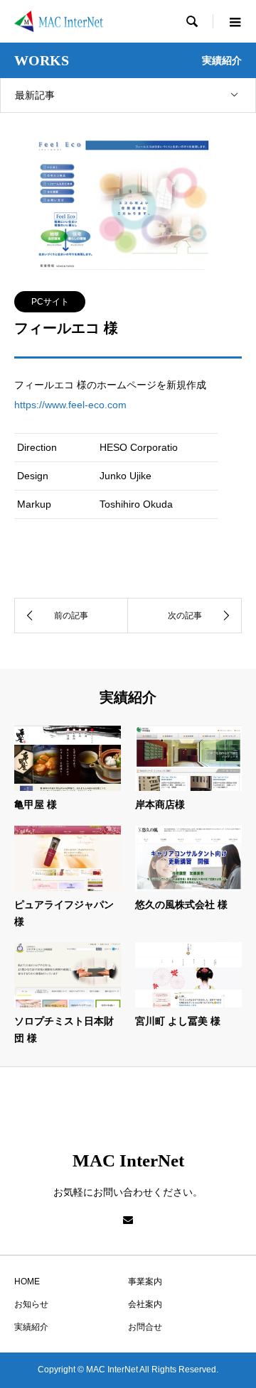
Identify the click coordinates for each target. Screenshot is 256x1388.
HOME (27, 1281)
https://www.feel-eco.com (70, 404)
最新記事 (35, 95)
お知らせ (31, 1304)
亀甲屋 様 (35, 804)
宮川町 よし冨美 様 (177, 1021)
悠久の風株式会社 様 (181, 904)
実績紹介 (31, 1327)
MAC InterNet (128, 1160)
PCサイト (50, 302)
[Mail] (128, 1220)
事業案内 (145, 1281)
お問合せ (145, 1327)
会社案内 (145, 1304)
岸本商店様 (160, 804)
